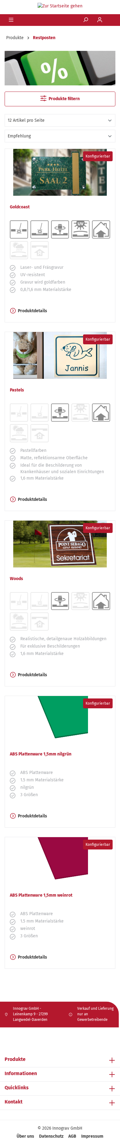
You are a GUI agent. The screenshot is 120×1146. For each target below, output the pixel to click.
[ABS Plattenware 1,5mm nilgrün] (60, 719)
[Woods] (60, 544)
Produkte (15, 1059)
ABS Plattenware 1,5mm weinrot (41, 895)
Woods (16, 578)
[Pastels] (60, 355)
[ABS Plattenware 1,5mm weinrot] (60, 860)
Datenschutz (51, 1136)
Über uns (25, 1136)
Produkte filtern (64, 98)
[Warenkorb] (111, 20)
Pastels (17, 390)
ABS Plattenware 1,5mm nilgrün (40, 754)
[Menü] (12, 20)
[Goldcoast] (60, 172)
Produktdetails (32, 310)
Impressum (92, 1136)
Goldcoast (20, 207)
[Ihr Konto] (100, 20)
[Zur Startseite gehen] (60, 5)
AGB (72, 1136)
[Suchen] (86, 20)
